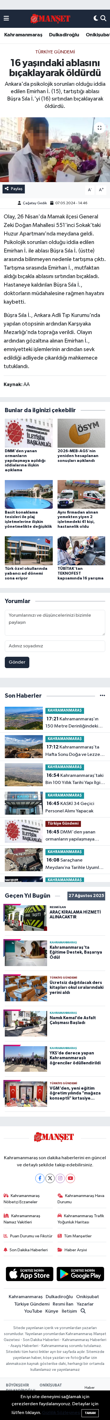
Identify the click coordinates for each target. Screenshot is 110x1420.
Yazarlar (85, 1304)
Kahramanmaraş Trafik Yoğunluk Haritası (81, 1219)
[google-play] (80, 1275)
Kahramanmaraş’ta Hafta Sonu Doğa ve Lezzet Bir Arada (73, 751)
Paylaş (17, 189)
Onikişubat (87, 1296)
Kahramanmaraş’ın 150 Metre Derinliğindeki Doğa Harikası (71, 723)
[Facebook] (40, 1178)
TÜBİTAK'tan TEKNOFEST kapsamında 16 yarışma (81, 573)
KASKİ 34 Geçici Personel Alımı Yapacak (69, 807)
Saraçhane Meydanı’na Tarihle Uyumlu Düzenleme (73, 864)
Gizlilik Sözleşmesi (61, 1412)
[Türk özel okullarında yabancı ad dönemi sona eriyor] (29, 550)
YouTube (33, 1311)
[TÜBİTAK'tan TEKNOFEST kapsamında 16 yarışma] (81, 550)
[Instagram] (60, 1178)
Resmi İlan (63, 1304)
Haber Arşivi (76, 1250)
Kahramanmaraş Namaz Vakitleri (22, 1219)
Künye (51, 1311)
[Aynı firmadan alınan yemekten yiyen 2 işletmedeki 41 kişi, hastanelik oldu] (81, 494)
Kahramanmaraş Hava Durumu (81, 1199)
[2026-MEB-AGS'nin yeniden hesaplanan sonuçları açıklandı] (81, 433)
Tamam (90, 1413)
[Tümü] (102, 695)
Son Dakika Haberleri (29, 1250)
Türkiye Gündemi (55, 52)
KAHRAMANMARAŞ (65, 710)
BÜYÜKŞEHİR (17, 1385)
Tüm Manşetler (78, 1236)
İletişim (69, 1311)
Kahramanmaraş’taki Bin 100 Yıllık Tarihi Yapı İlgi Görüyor (74, 780)
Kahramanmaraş (23, 34)
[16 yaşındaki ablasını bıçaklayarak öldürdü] (55, 149)
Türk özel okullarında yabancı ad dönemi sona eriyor (26, 573)
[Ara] (103, 18)
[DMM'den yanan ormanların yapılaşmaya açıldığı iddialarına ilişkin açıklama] (29, 433)
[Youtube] (70, 1178)
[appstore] (29, 1275)
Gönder (17, 662)
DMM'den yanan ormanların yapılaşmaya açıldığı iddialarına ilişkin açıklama (25, 460)
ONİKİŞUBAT (50, 1385)
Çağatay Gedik (35, 203)
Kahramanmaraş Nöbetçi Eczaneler (22, 1199)
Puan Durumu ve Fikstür (31, 1236)
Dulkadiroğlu (64, 34)
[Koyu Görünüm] (96, 18)
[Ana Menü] (6, 18)
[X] (50, 1178)
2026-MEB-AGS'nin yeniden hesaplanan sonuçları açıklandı (78, 456)
